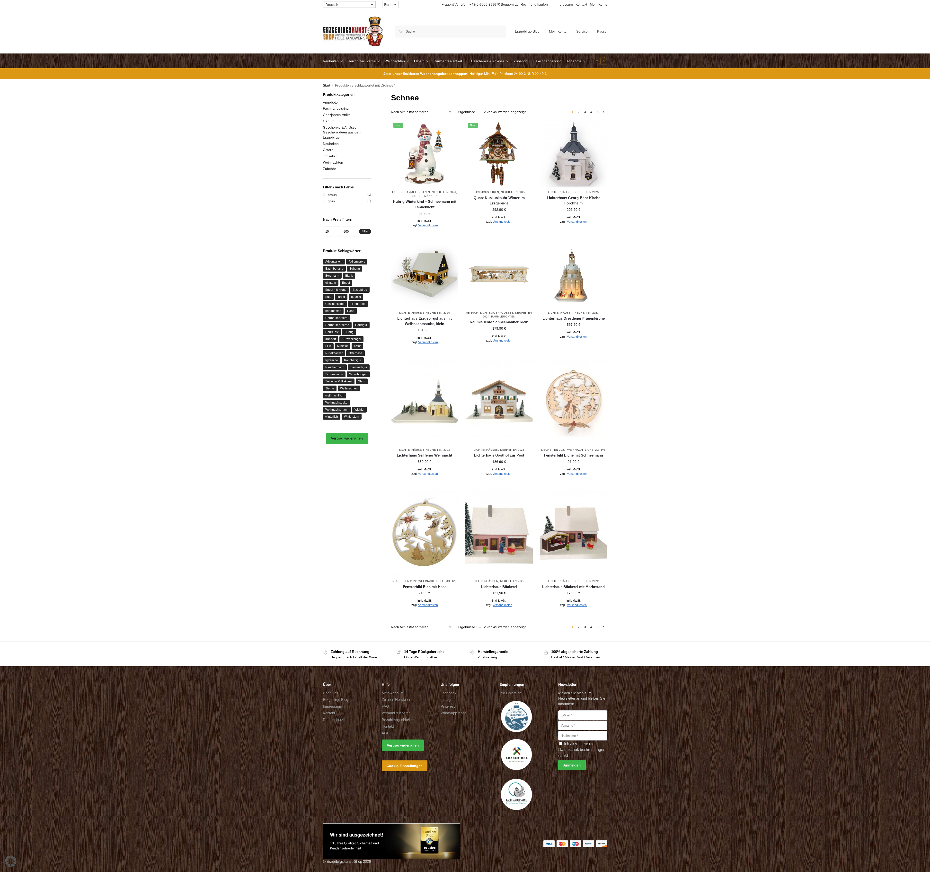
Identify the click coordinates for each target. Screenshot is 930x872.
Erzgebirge (360, 289)
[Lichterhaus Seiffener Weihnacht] (424, 401)
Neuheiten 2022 (553, 449)
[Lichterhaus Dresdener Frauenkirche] (573, 274)
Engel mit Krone (335, 289)
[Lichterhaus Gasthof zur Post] (498, 401)
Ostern (328, 150)
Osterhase (355, 353)
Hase (350, 311)
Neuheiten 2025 (513, 192)
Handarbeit (358, 304)
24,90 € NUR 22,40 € (530, 74)
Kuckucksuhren (486, 192)
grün (331, 201)
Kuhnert (330, 339)
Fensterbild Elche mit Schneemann (573, 455)
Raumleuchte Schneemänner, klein (499, 322)
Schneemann (334, 374)
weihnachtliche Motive (586, 449)
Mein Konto (598, 4)
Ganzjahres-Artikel (337, 115)
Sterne (329, 388)
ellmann (330, 282)
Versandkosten (428, 225)
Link (563, 755)
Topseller (330, 156)
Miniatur (342, 346)
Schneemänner (424, 195)
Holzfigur (361, 325)
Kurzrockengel (351, 339)
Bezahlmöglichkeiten (398, 720)
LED (328, 346)
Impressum (564, 4)
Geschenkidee (335, 304)
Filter (365, 231)
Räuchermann (334, 367)
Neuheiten (331, 144)
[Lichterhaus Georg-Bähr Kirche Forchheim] (573, 153)
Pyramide (331, 360)
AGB (386, 733)
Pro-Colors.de (510, 693)
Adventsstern (334, 261)
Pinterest (448, 706)
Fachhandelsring (336, 108)
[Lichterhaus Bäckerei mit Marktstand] (573, 533)
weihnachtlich (334, 395)
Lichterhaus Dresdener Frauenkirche (573, 318)
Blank (349, 275)
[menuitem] (349, 4)
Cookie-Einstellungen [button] (405, 766)
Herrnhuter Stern (336, 318)
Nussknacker (334, 353)
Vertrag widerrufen (347, 438)
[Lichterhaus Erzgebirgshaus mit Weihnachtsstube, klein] (424, 274)
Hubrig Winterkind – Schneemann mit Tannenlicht (424, 204)
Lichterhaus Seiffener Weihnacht (424, 455)
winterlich (331, 416)
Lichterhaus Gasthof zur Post (499, 455)
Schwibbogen (358, 374)
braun (332, 195)
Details (424, 236)
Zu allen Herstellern (397, 699)
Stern (361, 381)
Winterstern (351, 416)
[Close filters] (372, 95)
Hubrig (349, 332)
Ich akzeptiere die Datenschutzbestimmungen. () (582, 749)
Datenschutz (333, 720)
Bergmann (332, 275)
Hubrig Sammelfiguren (411, 192)
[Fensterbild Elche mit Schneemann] (573, 401)
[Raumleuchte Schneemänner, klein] (498, 274)
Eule (328, 297)
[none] (349, 4)
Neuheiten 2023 (587, 312)
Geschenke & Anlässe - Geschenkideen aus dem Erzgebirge (342, 132)
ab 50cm (472, 312)
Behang (354, 268)
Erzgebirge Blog (527, 31)
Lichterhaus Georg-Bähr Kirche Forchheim (573, 200)
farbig (341, 297)
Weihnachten (333, 162)
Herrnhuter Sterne (337, 325)
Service (582, 31)
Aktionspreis (357, 261)
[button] (598, 61)
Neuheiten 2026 (444, 192)
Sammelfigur (358, 367)
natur (357, 346)
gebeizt (356, 297)
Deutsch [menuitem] (332, 5)
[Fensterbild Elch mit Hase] (424, 533)
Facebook (448, 693)
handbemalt (333, 311)
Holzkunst (331, 332)
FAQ (385, 706)
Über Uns (330, 693)
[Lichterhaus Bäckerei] (498, 533)
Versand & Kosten (396, 713)
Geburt (328, 121)
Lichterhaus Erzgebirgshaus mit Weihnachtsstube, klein (424, 321)
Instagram (449, 699)
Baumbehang (334, 268)
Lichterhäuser (560, 192)
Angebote (330, 102)
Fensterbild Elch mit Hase (424, 587)
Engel (346, 282)
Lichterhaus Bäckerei (499, 587)
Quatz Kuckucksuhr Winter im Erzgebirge (499, 200)
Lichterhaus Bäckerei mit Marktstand (573, 587)
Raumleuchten (503, 316)
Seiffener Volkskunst (338, 381)
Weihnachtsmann (336, 409)
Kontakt (581, 4)
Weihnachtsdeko (336, 402)
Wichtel (359, 409)
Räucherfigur (352, 360)
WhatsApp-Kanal (454, 713)
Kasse (602, 31)
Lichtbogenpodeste (496, 312)
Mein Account (392, 693)
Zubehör (329, 169)
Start (326, 85)
